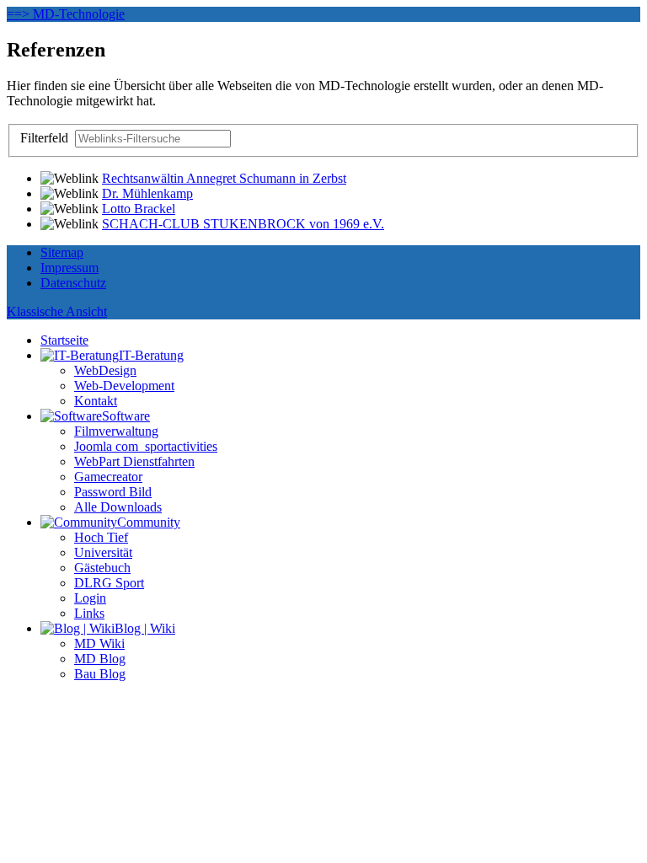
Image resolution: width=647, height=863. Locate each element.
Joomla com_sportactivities (145, 446)
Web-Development (124, 385)
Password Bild (113, 492)
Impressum (69, 267)
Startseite (64, 340)
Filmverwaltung (116, 431)
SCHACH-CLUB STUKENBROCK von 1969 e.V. (243, 224)
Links (89, 613)
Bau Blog (100, 674)
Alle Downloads (118, 507)
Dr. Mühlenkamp (147, 193)
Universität (103, 552)
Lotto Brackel (138, 208)
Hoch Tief (101, 537)
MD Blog (100, 658)
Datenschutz (73, 283)
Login (90, 598)
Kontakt (95, 401)
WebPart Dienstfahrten (134, 461)
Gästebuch (102, 567)
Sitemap (61, 252)
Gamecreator (108, 476)
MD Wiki (99, 643)
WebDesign (105, 370)
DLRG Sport (109, 583)
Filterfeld (46, 138)
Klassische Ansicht (57, 311)
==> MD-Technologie (66, 14)
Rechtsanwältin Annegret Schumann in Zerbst (224, 178)
